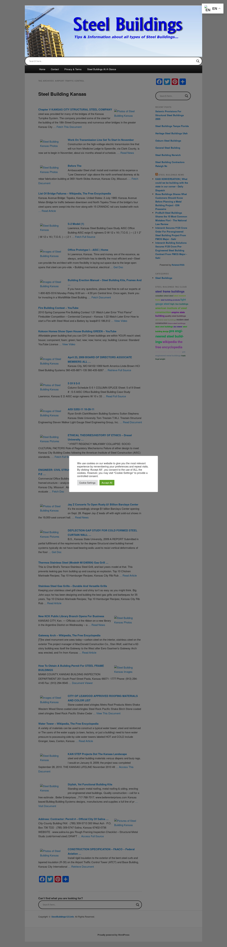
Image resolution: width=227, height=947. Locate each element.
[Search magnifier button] (197, 61)
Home (42, 69)
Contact (55, 69)
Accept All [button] (107, 482)
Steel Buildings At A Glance (101, 69)
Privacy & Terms (73, 69)
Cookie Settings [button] (87, 482)
